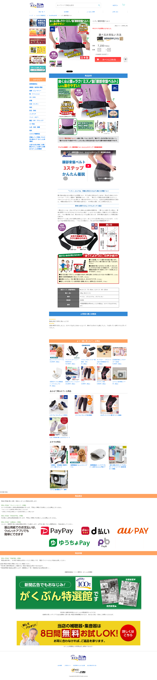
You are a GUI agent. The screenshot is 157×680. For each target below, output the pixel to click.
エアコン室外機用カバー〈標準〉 (58, 489)
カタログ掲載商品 (34, 133)
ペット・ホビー (34, 117)
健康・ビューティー (35, 90)
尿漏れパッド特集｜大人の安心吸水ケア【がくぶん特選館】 (37, 139)
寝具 (30, 130)
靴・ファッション (34, 94)
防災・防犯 (32, 110)
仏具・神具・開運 (34, 127)
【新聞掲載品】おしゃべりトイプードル (78, 466)
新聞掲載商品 (33, 84)
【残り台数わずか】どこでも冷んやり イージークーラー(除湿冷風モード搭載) (117, 466)
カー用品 (32, 124)
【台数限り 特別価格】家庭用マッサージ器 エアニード (58, 466)
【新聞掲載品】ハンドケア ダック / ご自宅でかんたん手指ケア (98, 466)
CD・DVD (32, 97)
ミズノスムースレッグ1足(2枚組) (83, 415)
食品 (30, 107)
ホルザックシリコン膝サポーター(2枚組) (110, 415)
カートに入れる (109, 59)
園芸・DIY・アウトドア (36, 120)
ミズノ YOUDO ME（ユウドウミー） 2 (59, 437)
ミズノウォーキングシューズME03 (58, 415)
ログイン (115, 5)
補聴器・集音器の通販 (36, 87)
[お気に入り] (125, 59)
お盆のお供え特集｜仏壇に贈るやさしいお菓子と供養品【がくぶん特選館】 (37, 147)
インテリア (32, 114)
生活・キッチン (34, 104)
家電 (30, 100)
